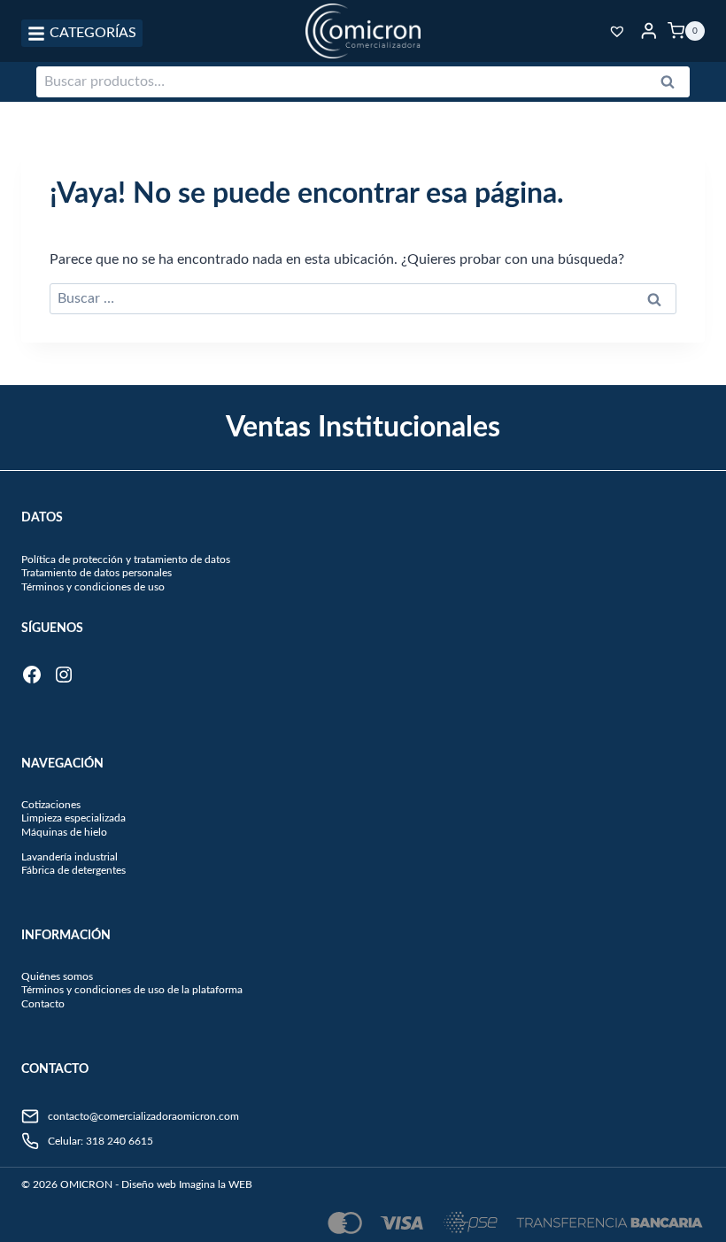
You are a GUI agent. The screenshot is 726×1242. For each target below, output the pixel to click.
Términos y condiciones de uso (93, 587)
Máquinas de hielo (64, 832)
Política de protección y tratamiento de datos (125, 559)
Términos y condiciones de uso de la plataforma (132, 989)
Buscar (673, 86)
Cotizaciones (51, 804)
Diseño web (148, 1184)
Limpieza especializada (73, 818)
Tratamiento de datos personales (96, 572)
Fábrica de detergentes (73, 870)
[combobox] (363, 82)
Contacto (43, 1004)
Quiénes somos (57, 976)
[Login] (649, 31)
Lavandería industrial (69, 857)
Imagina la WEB (215, 1184)
